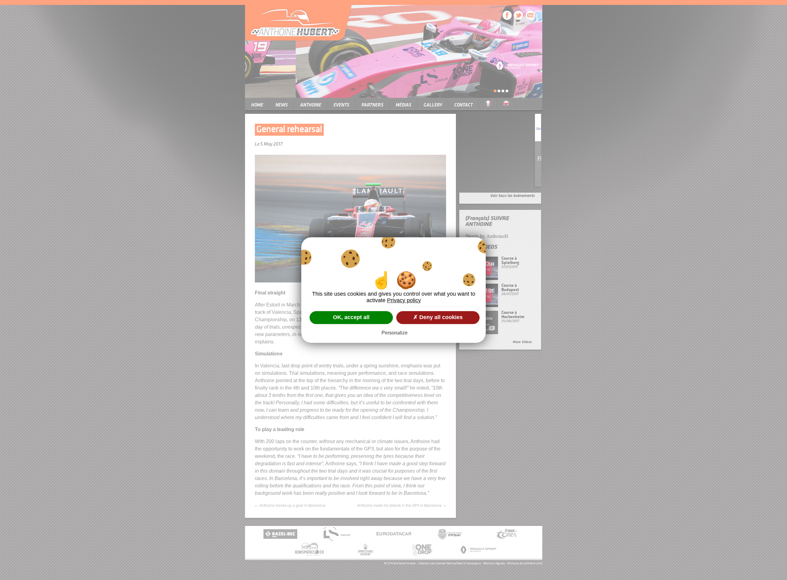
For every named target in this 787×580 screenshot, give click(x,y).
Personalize (395, 332)
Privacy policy (404, 300)
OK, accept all (351, 317)
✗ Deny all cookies (438, 317)
